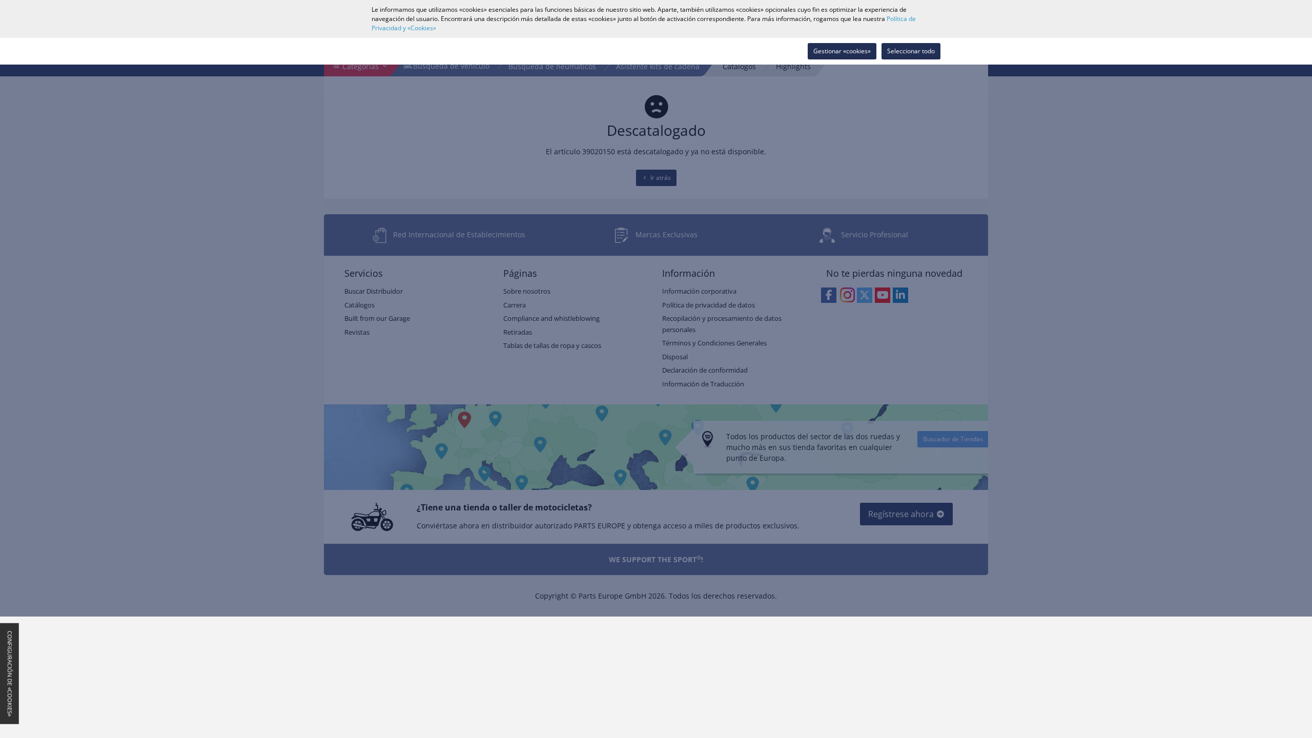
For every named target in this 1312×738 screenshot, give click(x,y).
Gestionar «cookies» (842, 51)
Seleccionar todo (911, 51)
